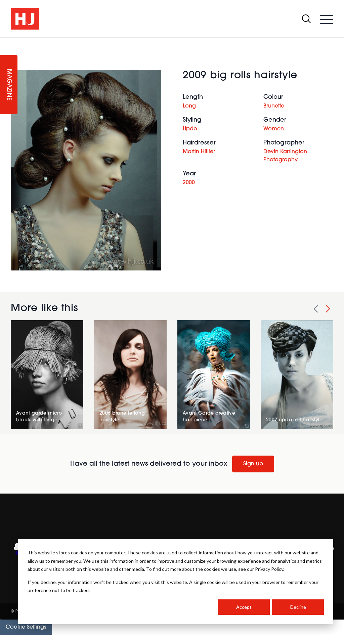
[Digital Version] (5, 42)
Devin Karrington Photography (285, 156)
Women (273, 129)
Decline (298, 607)
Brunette (273, 106)
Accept (244, 607)
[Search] (306, 18)
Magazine (9, 85)
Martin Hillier (199, 152)
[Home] (25, 19)
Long (189, 106)
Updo (190, 129)
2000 (189, 182)
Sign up (253, 464)
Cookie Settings (26, 627)
